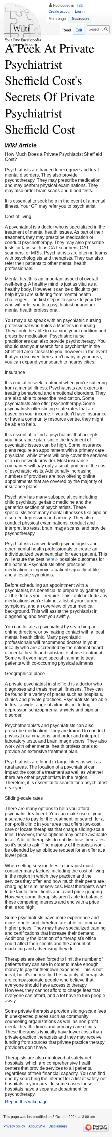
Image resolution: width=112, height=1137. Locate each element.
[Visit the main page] (23, 23)
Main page (57, 18)
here (50, 559)
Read (66, 30)
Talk (80, 5)
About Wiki (36, 1126)
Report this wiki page (26, 1101)
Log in (80, 12)
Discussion (79, 18)
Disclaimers (58, 1126)
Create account (60, 12)
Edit (79, 30)
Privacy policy (14, 1126)
